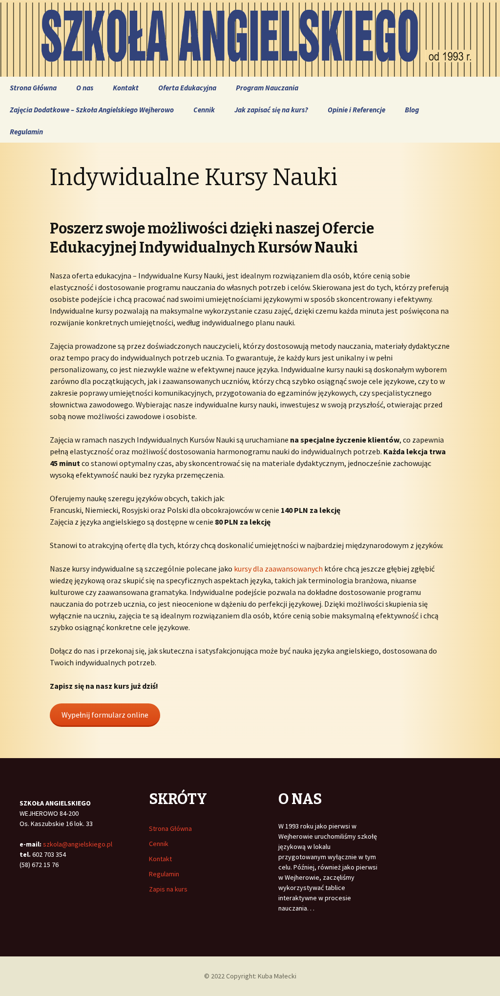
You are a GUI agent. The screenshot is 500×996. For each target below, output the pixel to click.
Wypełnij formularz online (105, 715)
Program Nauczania (267, 87)
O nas (84, 87)
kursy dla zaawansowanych (278, 568)
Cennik (204, 109)
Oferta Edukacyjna (187, 87)
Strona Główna (33, 87)
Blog (412, 109)
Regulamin (26, 131)
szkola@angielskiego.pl (77, 844)
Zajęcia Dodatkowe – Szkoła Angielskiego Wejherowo (92, 109)
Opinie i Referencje (356, 109)
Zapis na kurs (168, 889)
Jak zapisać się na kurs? (271, 109)
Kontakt (126, 87)
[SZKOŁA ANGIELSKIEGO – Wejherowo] (250, 38)
